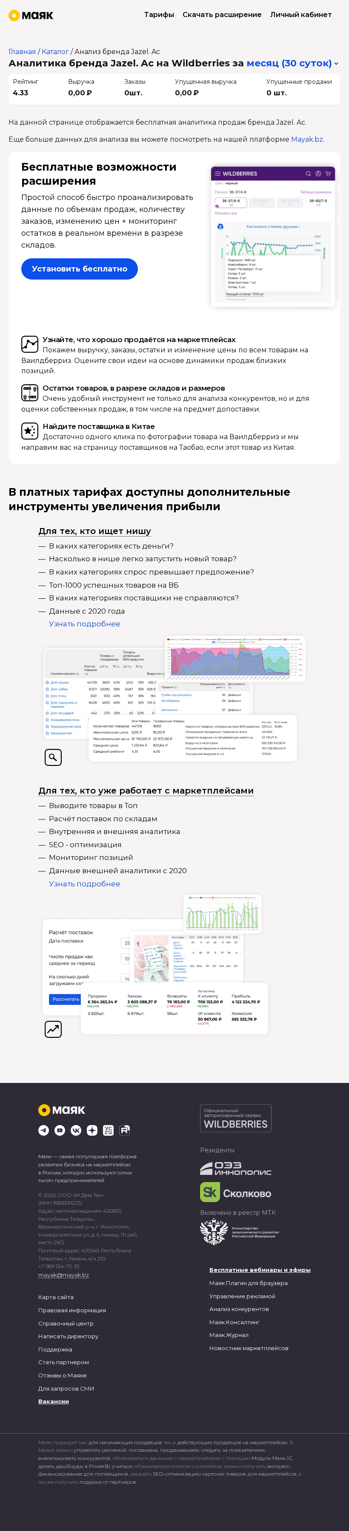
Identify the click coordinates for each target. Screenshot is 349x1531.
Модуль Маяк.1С (272, 1458)
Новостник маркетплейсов (249, 1348)
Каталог (55, 52)
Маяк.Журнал (229, 1334)
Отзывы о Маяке (62, 1375)
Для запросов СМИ (66, 1388)
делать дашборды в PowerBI (74, 1466)
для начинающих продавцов (126, 1442)
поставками (143, 1450)
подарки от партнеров (108, 1482)
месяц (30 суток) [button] (289, 63)
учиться (122, 1466)
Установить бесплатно (79, 269)
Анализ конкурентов (239, 1308)
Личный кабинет (301, 15)
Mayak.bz (307, 139)
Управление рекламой (242, 1296)
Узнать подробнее (84, 624)
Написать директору (68, 1336)
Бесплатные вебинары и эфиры (260, 1269)
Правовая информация (72, 1310)
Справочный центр (66, 1323)
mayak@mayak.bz (63, 1274)
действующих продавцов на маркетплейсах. (232, 1442)
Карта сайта (56, 1297)
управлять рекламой (100, 1450)
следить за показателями (233, 1450)
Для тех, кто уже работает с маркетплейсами (146, 790)
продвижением (179, 1450)
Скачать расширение (222, 15)
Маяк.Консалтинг (234, 1322)
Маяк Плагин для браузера (248, 1283)
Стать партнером (63, 1362)
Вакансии (53, 1401)
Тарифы (159, 15)
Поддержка (55, 1349)
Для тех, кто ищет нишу (94, 531)
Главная (22, 52)
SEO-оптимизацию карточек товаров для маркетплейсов (225, 1474)
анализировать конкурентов (74, 1458)
